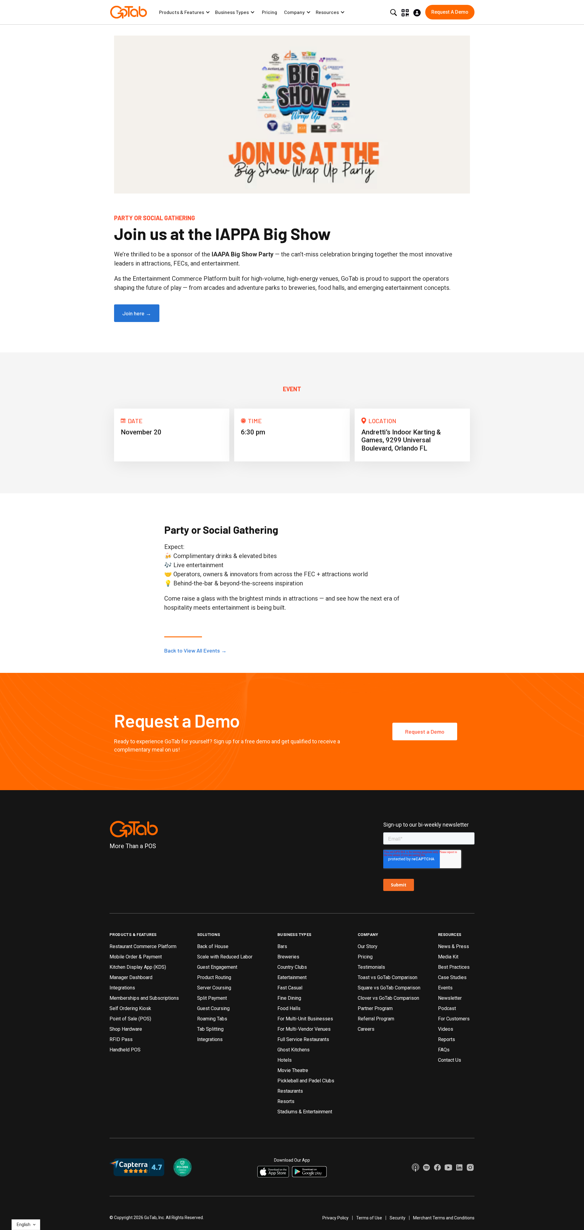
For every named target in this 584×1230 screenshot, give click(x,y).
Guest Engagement (217, 967)
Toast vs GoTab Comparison (387, 977)
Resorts (285, 1101)
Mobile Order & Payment (135, 957)
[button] (184, 12)
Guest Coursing (213, 1008)
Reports (446, 1039)
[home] (128, 12)
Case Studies (452, 977)
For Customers (454, 1019)
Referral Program (376, 1019)
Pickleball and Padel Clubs (305, 1081)
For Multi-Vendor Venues (304, 1029)
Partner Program (375, 1008)
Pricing (269, 12)
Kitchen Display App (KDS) (137, 967)
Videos (445, 1029)
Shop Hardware (125, 1029)
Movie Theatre (292, 1070)
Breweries (288, 957)
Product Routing (214, 977)
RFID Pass (121, 1039)
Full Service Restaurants (303, 1039)
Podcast (447, 1008)
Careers (366, 1029)
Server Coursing (214, 988)
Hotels (284, 1060)
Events (445, 988)
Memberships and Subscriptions (144, 998)
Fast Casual (289, 988)
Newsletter (450, 998)
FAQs (444, 1050)
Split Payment (212, 998)
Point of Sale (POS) (130, 1019)
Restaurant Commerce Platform (142, 946)
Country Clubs (292, 967)
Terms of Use (369, 1217)
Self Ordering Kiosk (130, 1008)
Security (397, 1217)
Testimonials (371, 967)
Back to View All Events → (195, 650)
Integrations (122, 988)
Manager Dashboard (130, 977)
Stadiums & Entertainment (304, 1112)
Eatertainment (292, 977)
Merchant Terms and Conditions (443, 1217)
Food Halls (289, 1008)
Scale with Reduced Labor (224, 957)
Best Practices (454, 967)
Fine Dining (289, 998)
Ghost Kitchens (293, 1050)
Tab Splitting (210, 1029)
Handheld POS (125, 1050)
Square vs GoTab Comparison (389, 988)
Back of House (212, 946)
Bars (282, 946)
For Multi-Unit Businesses (305, 1019)
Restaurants (290, 1091)
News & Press (453, 946)
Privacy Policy (335, 1217)
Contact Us (449, 1060)
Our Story (367, 946)
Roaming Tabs (212, 1019)
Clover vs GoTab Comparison (388, 998)
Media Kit (448, 957)
